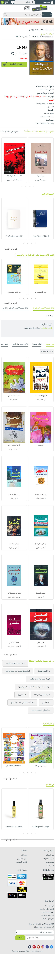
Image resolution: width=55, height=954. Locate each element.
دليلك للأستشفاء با (14, 494)
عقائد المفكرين (14, 642)
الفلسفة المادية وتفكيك (14, 176)
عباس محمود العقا (13, 646)
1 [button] (33, 186)
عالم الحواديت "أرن (14, 395)
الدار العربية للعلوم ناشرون (15, 663)
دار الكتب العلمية (44, 671)
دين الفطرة (41, 176)
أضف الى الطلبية (16, 64)
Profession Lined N (14, 236)
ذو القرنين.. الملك (40, 494)
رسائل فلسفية (40, 593)
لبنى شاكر (13, 498)
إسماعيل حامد (40, 399)
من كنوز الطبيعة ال (41, 543)
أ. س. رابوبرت (13, 547)
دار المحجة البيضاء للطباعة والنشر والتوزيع (34, 687)
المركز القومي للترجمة (42, 694)
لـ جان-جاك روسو (40, 179)
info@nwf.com (47, 915)
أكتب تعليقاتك (46, 328)
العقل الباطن (41, 642)
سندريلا (40, 445)
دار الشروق (22, 694)
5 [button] (19, 243)
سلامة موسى (40, 646)
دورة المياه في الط (41, 765)
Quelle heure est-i (14, 765)
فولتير (40, 597)
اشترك (20, 937)
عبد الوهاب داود (13, 597)
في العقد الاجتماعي (14, 292)
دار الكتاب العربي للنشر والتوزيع (22, 702)
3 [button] (25, 186)
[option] (41, 159)
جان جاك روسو (46, 34)
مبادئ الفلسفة (14, 543)
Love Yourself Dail (41, 236)
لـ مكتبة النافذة (47, 351)
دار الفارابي (46, 702)
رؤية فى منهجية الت (14, 593)
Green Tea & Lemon (14, 827)
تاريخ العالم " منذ (41, 395)
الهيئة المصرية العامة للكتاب (39, 679)
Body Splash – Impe (40, 827)
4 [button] (21, 186)
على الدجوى (40, 547)
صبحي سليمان (13, 449)
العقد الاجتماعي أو (41, 292)
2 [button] (29, 186)
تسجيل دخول (46, 2)
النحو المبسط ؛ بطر (14, 445)
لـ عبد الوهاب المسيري (14, 179)
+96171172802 (47, 912)
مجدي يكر (13, 399)
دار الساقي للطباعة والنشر (40, 710)
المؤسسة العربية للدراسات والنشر (17, 671)
